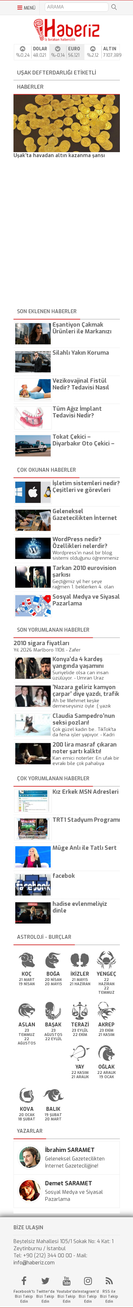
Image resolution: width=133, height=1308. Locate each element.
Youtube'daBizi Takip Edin (66, 1296)
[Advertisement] (66, 234)
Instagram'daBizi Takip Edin (88, 1296)
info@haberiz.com (34, 1262)
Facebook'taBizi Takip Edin (24, 1296)
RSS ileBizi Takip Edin (109, 1296)
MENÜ (29, 8)
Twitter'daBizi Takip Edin (45, 1296)
